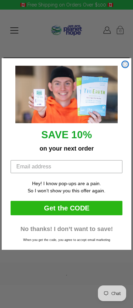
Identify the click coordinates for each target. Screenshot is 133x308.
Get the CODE (66, 208)
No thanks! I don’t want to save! (66, 229)
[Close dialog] (125, 64)
